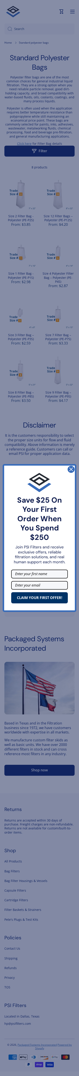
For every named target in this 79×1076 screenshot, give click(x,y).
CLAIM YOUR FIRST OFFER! (39, 597)
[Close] (71, 469)
